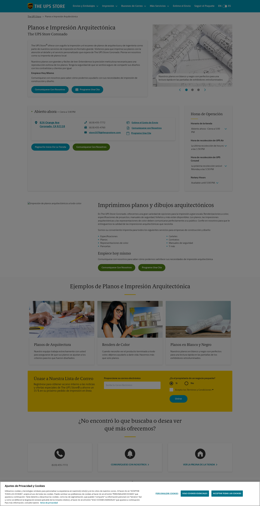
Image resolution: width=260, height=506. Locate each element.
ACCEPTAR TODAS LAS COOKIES (227, 493)
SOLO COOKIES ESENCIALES (194, 493)
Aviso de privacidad (49, 503)
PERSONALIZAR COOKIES (167, 493)
